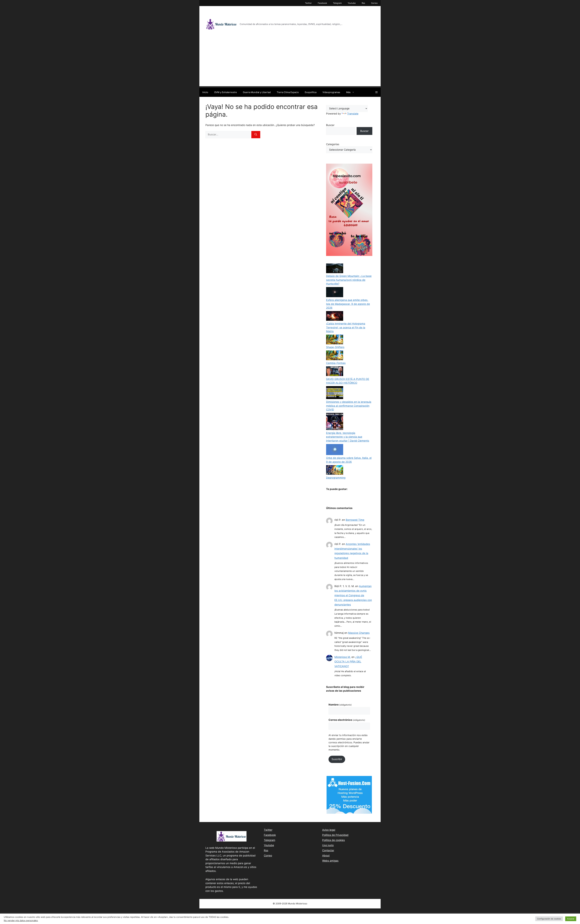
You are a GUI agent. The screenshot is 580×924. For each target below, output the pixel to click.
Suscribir (337, 759)
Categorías (332, 144)
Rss (363, 3)
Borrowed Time (355, 519)
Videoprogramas (331, 92)
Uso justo (328, 845)
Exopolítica (310, 92)
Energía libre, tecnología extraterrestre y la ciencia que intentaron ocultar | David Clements (347, 436)
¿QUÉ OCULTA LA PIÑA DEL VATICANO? (348, 662)
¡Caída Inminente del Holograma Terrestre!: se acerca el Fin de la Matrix (345, 327)
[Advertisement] (290, 65)
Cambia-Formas (336, 363)
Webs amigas (330, 860)
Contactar (328, 850)
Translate (352, 113)
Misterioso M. (342, 657)
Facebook (322, 3)
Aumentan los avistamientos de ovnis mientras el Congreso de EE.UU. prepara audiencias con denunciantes (353, 595)
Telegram (337, 3)
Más (348, 92)
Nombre (340, 704)
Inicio (205, 92)
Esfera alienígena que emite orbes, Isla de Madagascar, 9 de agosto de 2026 (348, 304)
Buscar (330, 125)
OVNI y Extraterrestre (225, 92)
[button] (376, 92)
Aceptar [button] (570, 919)
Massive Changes (359, 632)
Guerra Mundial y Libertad (257, 92)
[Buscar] (255, 134)
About (326, 855)
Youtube (352, 3)
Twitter (308, 3)
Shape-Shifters (335, 347)
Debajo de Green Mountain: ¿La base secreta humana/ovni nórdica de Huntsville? (349, 280)
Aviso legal (328, 829)
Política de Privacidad (335, 835)
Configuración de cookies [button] (549, 919)
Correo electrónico (347, 719)
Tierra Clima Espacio (288, 92)
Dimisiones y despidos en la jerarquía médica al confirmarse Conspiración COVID (348, 405)
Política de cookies (333, 840)
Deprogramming (335, 477)
